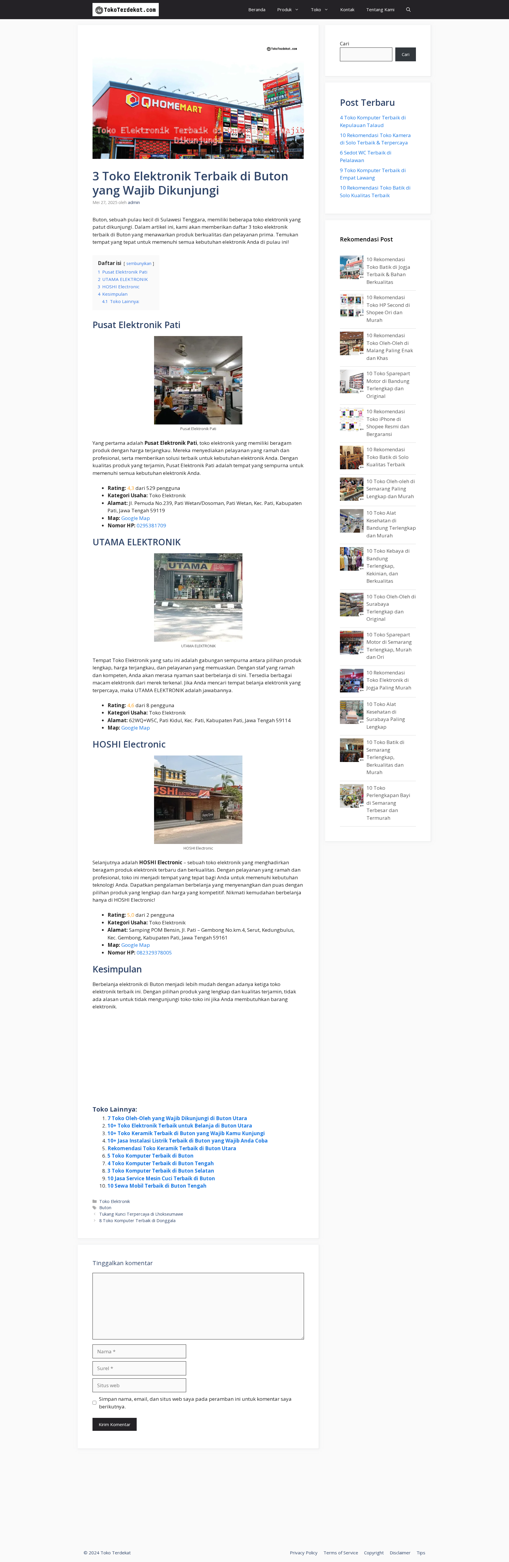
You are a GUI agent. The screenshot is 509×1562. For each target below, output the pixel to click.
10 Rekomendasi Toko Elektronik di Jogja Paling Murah (388, 680)
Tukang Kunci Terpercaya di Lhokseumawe (141, 1214)
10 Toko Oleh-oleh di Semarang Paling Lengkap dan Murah (390, 489)
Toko (316, 9)
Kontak (347, 9)
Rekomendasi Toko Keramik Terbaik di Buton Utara (172, 1148)
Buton (105, 1207)
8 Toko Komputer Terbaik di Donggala (137, 1220)
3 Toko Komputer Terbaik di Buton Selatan (161, 1170)
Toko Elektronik (114, 1201)
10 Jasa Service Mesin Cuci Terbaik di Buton (161, 1178)
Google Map (135, 518)
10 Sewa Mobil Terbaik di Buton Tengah (157, 1185)
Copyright (374, 1553)
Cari (344, 43)
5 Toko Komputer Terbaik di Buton (151, 1155)
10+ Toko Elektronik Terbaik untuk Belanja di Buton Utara (180, 1125)
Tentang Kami (380, 9)
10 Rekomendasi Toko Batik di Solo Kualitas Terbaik (387, 457)
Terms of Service (340, 1553)
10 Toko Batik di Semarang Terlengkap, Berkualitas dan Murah (385, 757)
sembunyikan (138, 263)
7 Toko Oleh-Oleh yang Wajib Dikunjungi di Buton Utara (177, 1118)
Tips (421, 1553)
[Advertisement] (198, 1059)
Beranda (256, 9)
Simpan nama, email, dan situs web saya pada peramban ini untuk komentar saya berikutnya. (195, 1402)
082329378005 (154, 952)
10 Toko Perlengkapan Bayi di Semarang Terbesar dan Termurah (388, 802)
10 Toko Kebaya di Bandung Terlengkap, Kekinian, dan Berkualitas (388, 565)
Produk (284, 9)
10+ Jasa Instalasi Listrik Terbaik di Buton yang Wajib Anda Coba (188, 1140)
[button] (408, 9)
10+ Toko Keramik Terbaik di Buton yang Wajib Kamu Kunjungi (186, 1133)
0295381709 (151, 525)
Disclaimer (400, 1553)
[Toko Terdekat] (125, 9)
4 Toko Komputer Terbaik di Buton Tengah (161, 1163)
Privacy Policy (304, 1553)
